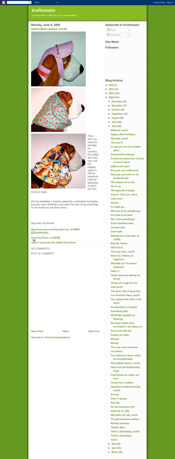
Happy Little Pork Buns (123, 134)
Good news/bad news (122, 223)
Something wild (119, 311)
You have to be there (121, 215)
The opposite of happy (122, 190)
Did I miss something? (123, 219)
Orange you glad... (120, 335)
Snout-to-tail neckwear (122, 154)
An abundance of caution (124, 307)
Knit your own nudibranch (124, 170)
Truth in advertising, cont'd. (125, 431)
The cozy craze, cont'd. (123, 251)
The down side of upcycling (125, 291)
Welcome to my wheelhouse (125, 211)
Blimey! (115, 343)
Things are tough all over (124, 283)
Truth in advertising (121, 435)
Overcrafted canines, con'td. (49, 29)
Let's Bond (116, 351)
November (117, 105)
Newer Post (37, 331)
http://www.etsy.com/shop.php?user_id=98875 (55, 229)
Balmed (115, 339)
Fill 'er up (116, 186)
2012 (111, 85)
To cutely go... (118, 207)
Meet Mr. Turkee (119, 243)
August (116, 118)
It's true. (115, 394)
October (116, 109)
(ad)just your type (120, 166)
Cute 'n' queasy (119, 398)
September (118, 114)
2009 (111, 97)
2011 (111, 89)
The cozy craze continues (124, 347)
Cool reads (116, 231)
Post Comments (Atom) (57, 337)
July (114, 122)
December (117, 101)
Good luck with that (121, 330)
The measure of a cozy (123, 182)
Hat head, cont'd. (120, 138)
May (114, 444)
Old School (117, 247)
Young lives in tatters (122, 382)
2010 (111, 93)
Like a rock (116, 198)
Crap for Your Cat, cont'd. (124, 194)
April (114, 448)
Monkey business (120, 423)
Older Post (93, 331)
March (115, 452)
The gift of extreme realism (125, 419)
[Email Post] (65, 240)
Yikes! (114, 439)
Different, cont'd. (119, 130)
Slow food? (117, 287)
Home (66, 331)
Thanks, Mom (118, 427)
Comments (115, 35)
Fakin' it (115, 271)
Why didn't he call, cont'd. (124, 415)
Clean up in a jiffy (120, 411)
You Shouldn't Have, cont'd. (125, 295)
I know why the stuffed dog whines (57, 242)
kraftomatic (44, 10)
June (114, 126)
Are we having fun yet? (123, 407)
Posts (112, 30)
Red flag (115, 402)
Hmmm (114, 202)
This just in (117, 142)
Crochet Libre (118, 227)
